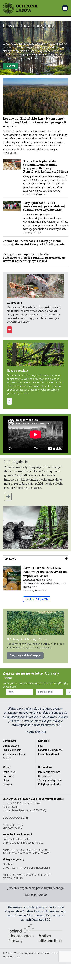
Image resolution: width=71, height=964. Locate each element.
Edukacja (8, 784)
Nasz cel (10, 66)
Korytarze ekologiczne (50, 750)
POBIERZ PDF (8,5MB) (37, 599)
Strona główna (11, 745)
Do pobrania (44, 776)
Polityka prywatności (49, 784)
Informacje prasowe (49, 772)
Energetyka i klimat (48, 754)
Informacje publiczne (14, 754)
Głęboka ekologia (12, 750)
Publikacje (35, 558)
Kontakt (7, 758)
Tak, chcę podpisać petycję (25, 655)
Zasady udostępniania (50, 780)
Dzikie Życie (9, 772)
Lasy (40, 745)
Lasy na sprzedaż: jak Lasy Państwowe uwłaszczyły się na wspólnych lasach (45, 572)
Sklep (6, 780)
